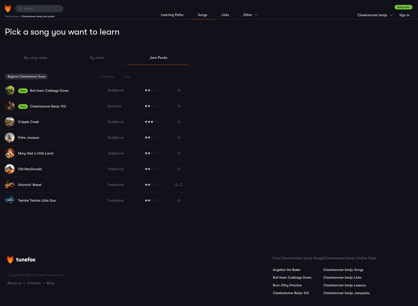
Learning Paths (172, 15)
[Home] (8, 8)
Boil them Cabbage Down (292, 277)
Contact (34, 283)
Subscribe (403, 7)
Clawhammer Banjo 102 (291, 293)
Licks (225, 15)
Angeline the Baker (286, 270)
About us (14, 283)
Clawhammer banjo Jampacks (346, 293)
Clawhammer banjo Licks (342, 277)
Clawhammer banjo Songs (343, 270)
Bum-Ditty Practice (287, 285)
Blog (50, 283)
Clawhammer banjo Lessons (344, 285)
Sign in (404, 15)
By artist (97, 57)
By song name (35, 57)
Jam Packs (158, 57)
